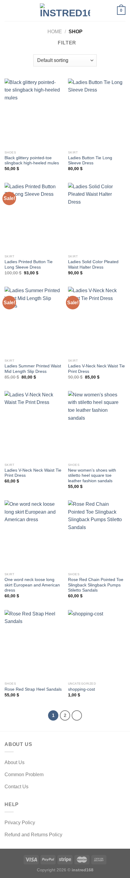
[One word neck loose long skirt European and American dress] (33, 534)
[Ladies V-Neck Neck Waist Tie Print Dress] (96, 321)
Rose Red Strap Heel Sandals (33, 689)
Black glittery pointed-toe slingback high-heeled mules (32, 161)
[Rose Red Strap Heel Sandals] (33, 644)
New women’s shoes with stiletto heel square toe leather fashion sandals (92, 475)
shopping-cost (81, 689)
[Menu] (8, 10)
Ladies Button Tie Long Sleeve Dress (90, 161)
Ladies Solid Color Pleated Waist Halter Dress (93, 265)
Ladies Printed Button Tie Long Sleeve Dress (29, 265)
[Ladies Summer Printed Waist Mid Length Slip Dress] (33, 321)
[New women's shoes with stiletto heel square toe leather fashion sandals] (96, 425)
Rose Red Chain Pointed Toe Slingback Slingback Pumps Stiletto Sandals (95, 584)
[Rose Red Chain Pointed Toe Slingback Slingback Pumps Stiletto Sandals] (96, 534)
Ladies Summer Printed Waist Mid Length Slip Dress (33, 369)
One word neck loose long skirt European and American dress (32, 584)
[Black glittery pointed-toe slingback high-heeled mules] (33, 113)
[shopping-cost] (96, 644)
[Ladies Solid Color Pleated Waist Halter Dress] (96, 217)
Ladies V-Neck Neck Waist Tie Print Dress (96, 369)
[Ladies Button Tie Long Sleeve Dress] (96, 113)
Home (54, 31)
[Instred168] (65, 10)
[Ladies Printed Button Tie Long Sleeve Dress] (33, 217)
